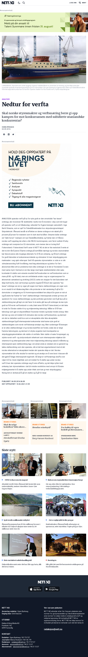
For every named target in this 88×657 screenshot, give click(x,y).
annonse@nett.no (16, 644)
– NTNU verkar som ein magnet (16, 480)
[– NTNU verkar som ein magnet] (22, 464)
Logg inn (72, 3)
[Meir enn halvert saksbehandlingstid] (22, 545)
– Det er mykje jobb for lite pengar (60, 520)
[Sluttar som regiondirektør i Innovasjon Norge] (66, 464)
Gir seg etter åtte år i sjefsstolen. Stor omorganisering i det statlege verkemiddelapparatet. (60, 486)
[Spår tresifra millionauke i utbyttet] (22, 504)
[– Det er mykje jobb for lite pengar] (66, 504)
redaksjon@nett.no (18, 642)
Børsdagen (52, 560)
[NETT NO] (10, 2)
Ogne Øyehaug (8, 127)
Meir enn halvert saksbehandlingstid (18, 560)
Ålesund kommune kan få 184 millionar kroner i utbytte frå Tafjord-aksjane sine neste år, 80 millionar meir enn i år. (21, 526)
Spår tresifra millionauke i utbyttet (17, 520)
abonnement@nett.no (21, 647)
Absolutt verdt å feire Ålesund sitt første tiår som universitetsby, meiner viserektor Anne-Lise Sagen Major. (21, 486)
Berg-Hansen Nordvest (42, 438)
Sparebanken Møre (69, 438)
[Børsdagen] (66, 545)
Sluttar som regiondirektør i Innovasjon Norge (65, 480)
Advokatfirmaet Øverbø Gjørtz (14, 439)
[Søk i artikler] (23, 2)
